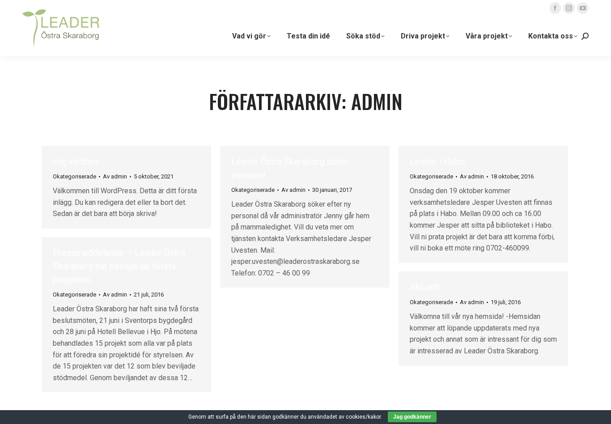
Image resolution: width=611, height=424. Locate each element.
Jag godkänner (412, 417)
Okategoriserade (74, 176)
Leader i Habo (437, 161)
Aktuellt (425, 287)
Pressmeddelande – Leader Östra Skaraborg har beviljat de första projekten (119, 266)
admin (377, 101)
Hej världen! (76, 161)
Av (115, 176)
